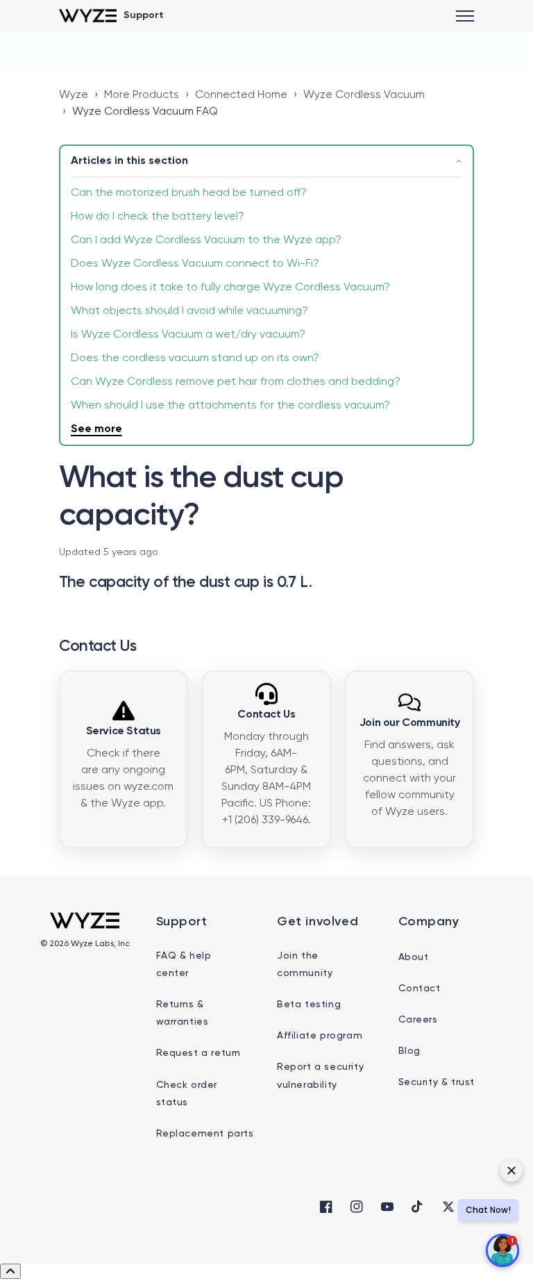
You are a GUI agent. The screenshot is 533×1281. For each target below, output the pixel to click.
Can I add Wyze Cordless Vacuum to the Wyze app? (206, 240)
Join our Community (409, 723)
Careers (418, 1020)
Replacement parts (205, 1134)
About (413, 957)
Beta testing (309, 1004)
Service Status (123, 731)
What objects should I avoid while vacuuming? (189, 311)
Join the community (304, 964)
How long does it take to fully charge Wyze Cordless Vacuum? (230, 287)
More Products (141, 95)
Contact (419, 988)
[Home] (88, 15)
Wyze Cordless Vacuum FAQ (145, 111)
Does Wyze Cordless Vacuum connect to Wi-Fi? (195, 264)
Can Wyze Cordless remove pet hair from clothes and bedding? (235, 382)
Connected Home (241, 95)
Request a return (199, 1053)
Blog (409, 1051)
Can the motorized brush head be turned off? (189, 193)
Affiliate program (319, 1036)
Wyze (73, 95)
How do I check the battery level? (157, 216)
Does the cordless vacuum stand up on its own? (195, 358)
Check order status (187, 1093)
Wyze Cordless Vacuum (364, 95)
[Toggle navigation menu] (464, 16)
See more (96, 429)
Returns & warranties (182, 1013)
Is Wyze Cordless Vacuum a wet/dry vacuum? (188, 334)
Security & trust (436, 1082)
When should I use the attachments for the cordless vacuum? (230, 405)
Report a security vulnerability (320, 1075)
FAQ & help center (184, 964)
